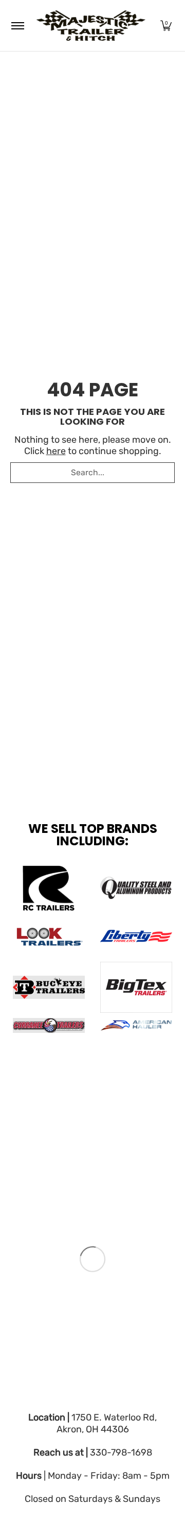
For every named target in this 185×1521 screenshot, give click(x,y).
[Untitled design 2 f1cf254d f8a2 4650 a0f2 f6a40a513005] (48, 936)
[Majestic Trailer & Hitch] (90, 25)
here (56, 451)
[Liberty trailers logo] (136, 936)
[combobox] (92, 472)
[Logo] (136, 1025)
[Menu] (17, 25)
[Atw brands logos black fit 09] (48, 888)
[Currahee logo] (48, 1025)
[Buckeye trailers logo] (48, 987)
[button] (166, 25)
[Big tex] (136, 987)
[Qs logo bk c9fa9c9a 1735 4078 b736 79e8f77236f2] (136, 888)
